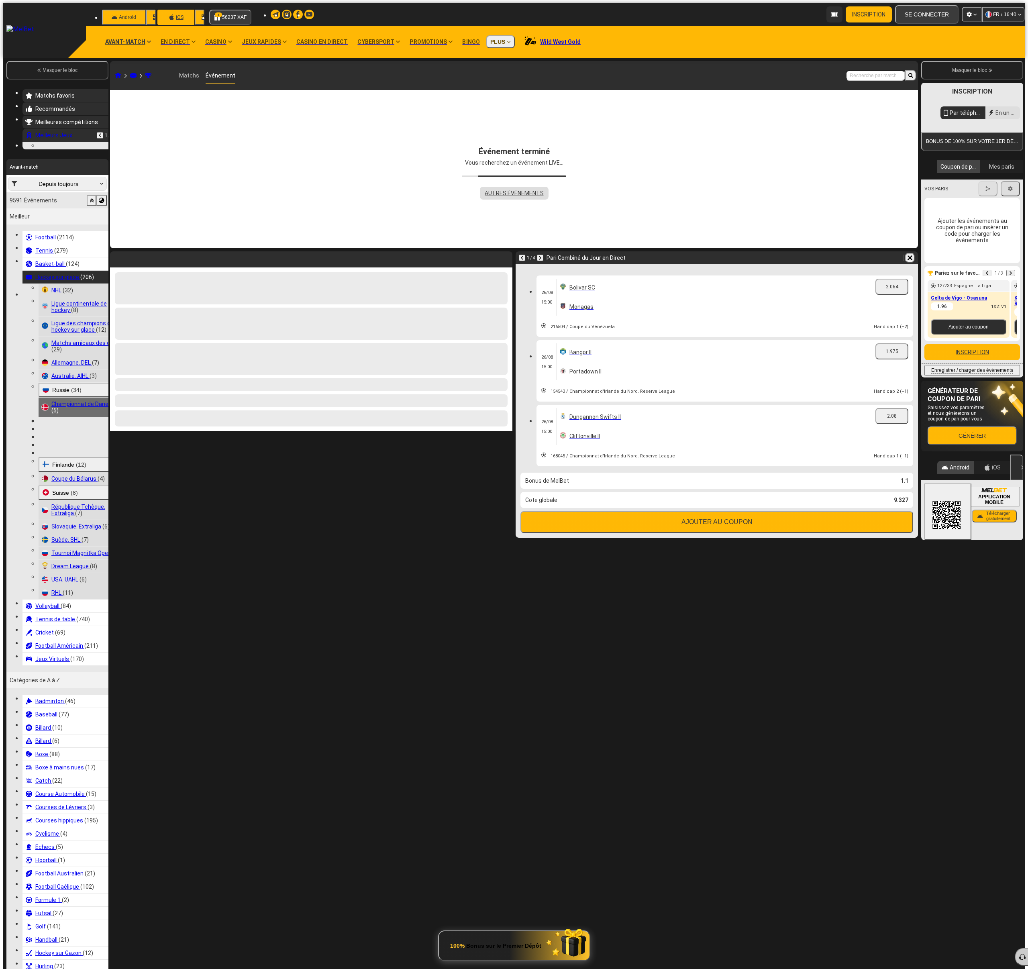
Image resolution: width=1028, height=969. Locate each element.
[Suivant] (540, 258)
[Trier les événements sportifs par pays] (101, 250)
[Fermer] (1016, 541)
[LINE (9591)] (118, 75)
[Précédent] (100, 135)
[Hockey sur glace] (133, 75)
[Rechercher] (910, 75)
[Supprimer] (910, 258)
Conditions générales (967, 190)
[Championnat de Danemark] (148, 75)
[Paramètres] (972, 14)
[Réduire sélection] (91, 250)
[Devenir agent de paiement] (834, 14)
